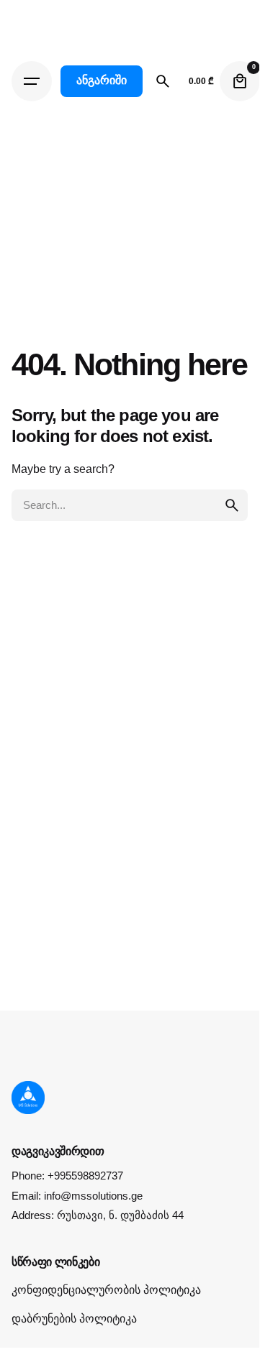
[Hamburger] (32, 81)
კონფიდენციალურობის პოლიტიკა (106, 1290)
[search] (232, 505)
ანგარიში (101, 80)
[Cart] (240, 81)
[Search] (163, 81)
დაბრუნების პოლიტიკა (74, 1318)
